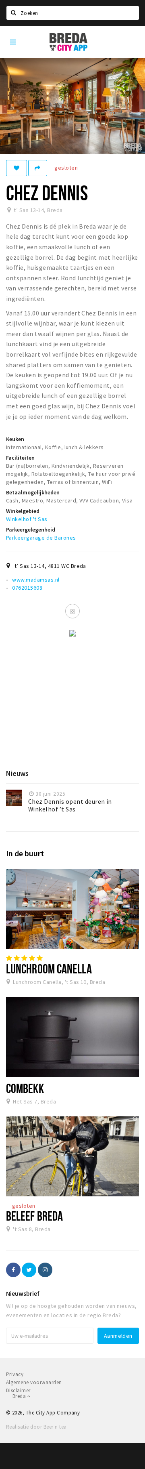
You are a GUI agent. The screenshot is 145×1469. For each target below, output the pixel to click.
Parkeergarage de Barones (41, 537)
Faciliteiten (20, 457)
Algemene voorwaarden (34, 1382)
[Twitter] (29, 1270)
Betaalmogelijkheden (33, 492)
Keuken (15, 439)
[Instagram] (72, 611)
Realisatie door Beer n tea (36, 1426)
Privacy (14, 1374)
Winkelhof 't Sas (27, 519)
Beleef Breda (34, 1216)
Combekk (25, 1088)
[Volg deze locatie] (16, 168)
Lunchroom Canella (49, 968)
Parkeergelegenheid (30, 529)
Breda (19, 1396)
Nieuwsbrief (22, 1293)
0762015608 (27, 587)
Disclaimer (18, 1390)
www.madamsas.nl (35, 579)
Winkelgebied (22, 511)
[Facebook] (13, 1270)
